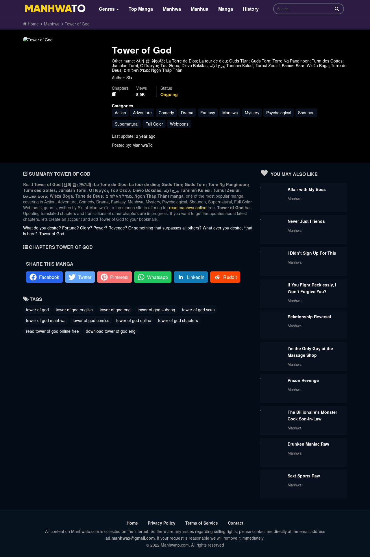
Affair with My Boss (307, 189)
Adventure (142, 112)
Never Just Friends (306, 221)
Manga (225, 8)
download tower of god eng (111, 331)
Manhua (199, 8)
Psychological (278, 112)
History (251, 8)
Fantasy (207, 112)
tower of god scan (198, 309)
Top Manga (141, 8)
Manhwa (172, 8)
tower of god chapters (178, 320)
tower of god (37, 309)
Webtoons (179, 124)
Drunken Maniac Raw (308, 444)
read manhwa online (187, 207)
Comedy (166, 112)
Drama (187, 112)
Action (120, 112)
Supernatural (126, 124)
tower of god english (74, 309)
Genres (107, 8)
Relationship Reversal (309, 316)
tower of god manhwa (46, 320)
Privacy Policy (161, 523)
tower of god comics (91, 320)
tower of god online (133, 320)
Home (132, 523)
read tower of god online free (52, 331)
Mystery (252, 112)
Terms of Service (201, 523)
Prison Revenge (303, 380)
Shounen (306, 112)
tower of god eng (115, 309)
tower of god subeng (156, 309)
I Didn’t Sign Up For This (312, 253)
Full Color (154, 124)
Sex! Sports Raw (304, 476)
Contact (235, 523)
